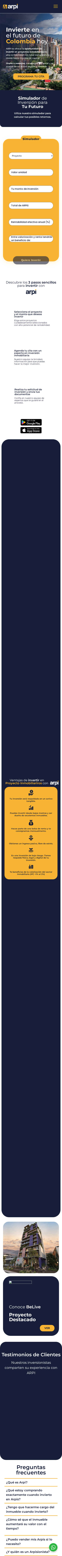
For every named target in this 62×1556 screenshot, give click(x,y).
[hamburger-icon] (55, 6)
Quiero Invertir (31, 260)
